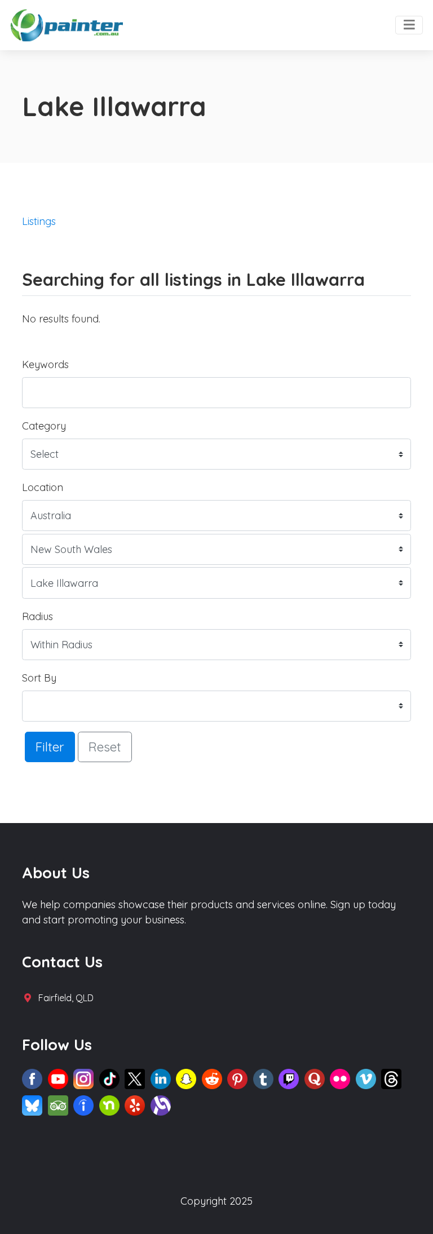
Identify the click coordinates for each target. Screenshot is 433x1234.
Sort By (39, 677)
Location (42, 487)
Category (44, 425)
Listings (39, 221)
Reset (105, 746)
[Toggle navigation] (409, 25)
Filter (50, 746)
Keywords (45, 364)
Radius (37, 616)
